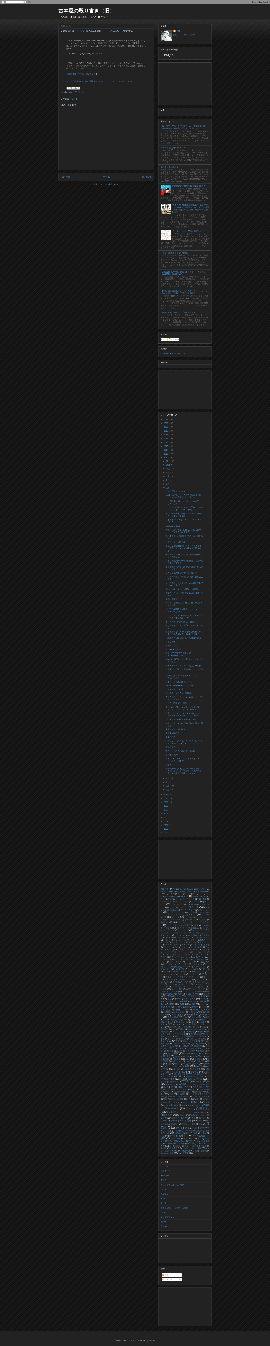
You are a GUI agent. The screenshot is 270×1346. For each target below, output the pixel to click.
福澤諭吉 (199, 1131)
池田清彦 (198, 1092)
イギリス (172, 907)
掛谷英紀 (179, 1007)
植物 (183, 1064)
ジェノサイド (189, 933)
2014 (166, 450)
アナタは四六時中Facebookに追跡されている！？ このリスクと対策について (98, 81)
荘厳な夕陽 (170, 641)
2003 (166, 817)
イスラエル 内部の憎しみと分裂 (180, 622)
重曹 (201, 1053)
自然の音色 (170, 747)
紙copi (163, 1221)
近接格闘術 (173, 1017)
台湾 (188, 1087)
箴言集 (186, 1153)
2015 (166, 446)
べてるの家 (179, 969)
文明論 (202, 1136)
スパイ (166, 945)
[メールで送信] (68, 88)
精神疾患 (170, 1079)
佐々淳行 (172, 1034)
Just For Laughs (185, 891)
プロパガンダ (166, 969)
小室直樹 (176, 1059)
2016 (166, 442)
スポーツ (175, 945)
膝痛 (201, 1124)
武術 (170, 1131)
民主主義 (205, 1141)
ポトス (165, 971)
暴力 (199, 1139)
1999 (166, 833)
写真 (171, 1051)
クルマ (196, 925)
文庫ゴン (172, 1136)
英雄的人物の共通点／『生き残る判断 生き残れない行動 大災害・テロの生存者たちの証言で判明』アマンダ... (184, 770)
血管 (185, 1020)
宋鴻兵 (193, 1084)
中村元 (191, 1094)
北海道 (206, 1138)
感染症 (195, 1007)
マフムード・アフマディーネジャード (182, 977)
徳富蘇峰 (197, 1105)
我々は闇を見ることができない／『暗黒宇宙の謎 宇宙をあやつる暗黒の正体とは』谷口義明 (184, 127)
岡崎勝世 (183, 1001)
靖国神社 (195, 1146)
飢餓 (200, 1012)
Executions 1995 (173, 526)
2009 (166, 802)
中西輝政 (182, 1094)
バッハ (163, 962)
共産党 (174, 1015)
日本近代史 (167, 1115)
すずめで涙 (170, 737)
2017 (166, 438)
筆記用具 (179, 1128)
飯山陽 (165, 1124)
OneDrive (165, 1194)
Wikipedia (196, 896)
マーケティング (197, 972)
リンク (164, 989)
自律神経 (190, 1048)
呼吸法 (203, 1024)
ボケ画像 (205, 969)
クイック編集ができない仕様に (174, 253)
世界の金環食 (171, 599)
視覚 (177, 1041)
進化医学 (177, 1069)
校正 (205, 1027)
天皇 (195, 1096)
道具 (183, 1105)
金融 (185, 1017)
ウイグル (177, 915)
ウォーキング (190, 914)
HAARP (171, 891)
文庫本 (182, 1135)
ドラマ (204, 954)
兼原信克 (164, 1022)
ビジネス (205, 962)
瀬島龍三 (200, 1074)
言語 (186, 1024)
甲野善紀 (164, 1029)
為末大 (168, 765)
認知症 (174, 1118)
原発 (170, 1024)
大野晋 (183, 1089)
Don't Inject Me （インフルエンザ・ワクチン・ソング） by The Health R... (183, 708)
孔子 (178, 1027)
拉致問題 (204, 1151)
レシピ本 (164, 991)
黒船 (201, 1032)
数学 (184, 1072)
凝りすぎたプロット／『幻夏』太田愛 (179, 312)
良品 (199, 1148)
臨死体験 (168, 1151)
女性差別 (197, 1056)
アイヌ (163, 899)
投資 (196, 1099)
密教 (197, 1141)
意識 (197, 994)
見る (194, 1022)
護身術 (171, 1027)
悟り (163, 1027)
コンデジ (206, 928)
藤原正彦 (166, 1102)
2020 (166, 427)
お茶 (166, 920)
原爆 (162, 1024)
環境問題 (164, 1010)
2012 (166, 458)
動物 (207, 1102)
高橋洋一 (202, 1029)
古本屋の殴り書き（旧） (86, 10)
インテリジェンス (176, 912)
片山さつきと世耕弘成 (175, 542)
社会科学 (179, 1051)
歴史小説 (186, 1151)
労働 (196, 1151)
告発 (174, 1032)
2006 (166, 810)
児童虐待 (176, 1044)
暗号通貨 (169, 994)
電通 (165, 1099)
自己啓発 (174, 1046)
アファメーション (167, 902)
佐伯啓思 (194, 1034)
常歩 (169, 1064)
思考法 (204, 1039)
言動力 (163, 1180)
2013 (166, 454)
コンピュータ (168, 930)
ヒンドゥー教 (197, 964)
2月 (168, 786)
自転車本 (198, 1046)
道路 (189, 1105)
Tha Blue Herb (170, 896)
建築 (171, 1022)
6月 (168, 484)
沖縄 (202, 1001)
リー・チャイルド (191, 987)
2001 (166, 825)
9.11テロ (164, 889)
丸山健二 (196, 1010)
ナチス (164, 957)
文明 (194, 1136)
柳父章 (204, 1146)
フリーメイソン (199, 967)
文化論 (204, 1133)
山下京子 (203, 1036)
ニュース (198, 956)
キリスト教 (167, 922)
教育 (181, 1014)
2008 (166, 806)
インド (192, 912)
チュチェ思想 (196, 947)
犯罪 (207, 1121)
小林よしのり (176, 1061)
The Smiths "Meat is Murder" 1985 (181, 719)
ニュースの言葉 (166, 959)
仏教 (168, 1133)
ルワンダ (190, 989)
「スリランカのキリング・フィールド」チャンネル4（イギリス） (184, 742)
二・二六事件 (193, 1112)
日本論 (192, 1115)
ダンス (176, 947)
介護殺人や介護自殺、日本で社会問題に (183, 638)
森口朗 (199, 1066)
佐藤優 (182, 1034)
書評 (177, 1056)
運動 (169, 999)
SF (200, 894)
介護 (193, 1004)
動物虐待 (174, 1105)
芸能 (179, 1020)
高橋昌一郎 (192, 1029)
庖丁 (192, 1139)
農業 (194, 1118)
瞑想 (172, 1153)
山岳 (162, 1039)
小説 (187, 1059)
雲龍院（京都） (172, 645)
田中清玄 (205, 1097)
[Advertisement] (185, 83)
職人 (190, 1064)
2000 (166, 829)
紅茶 (172, 1029)
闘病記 (185, 1102)
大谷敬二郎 (175, 1089)
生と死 (178, 1076)
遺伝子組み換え (170, 996)
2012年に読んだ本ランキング (174, 147)
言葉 (194, 1024)
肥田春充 (185, 1124)
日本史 (182, 1115)
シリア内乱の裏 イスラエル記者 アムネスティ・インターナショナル (184, 508)
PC (193, 894)
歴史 (176, 1151)
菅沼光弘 (195, 1072)
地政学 (166, 1092)
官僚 (187, 1007)
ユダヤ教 (180, 984)
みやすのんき (165, 982)
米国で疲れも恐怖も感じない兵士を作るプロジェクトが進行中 (184, 568)
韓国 (187, 1010)
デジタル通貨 (185, 954)
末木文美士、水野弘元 (175, 729)
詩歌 (185, 1041)
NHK (187, 894)
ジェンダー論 (179, 935)
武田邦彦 (180, 1131)
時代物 (201, 1044)
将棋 (167, 1059)
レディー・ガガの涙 (174, 689)
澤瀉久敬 (164, 1153)
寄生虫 (176, 1012)
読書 (188, 1109)
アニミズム (202, 899)
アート (204, 896)
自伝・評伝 (168, 1048)
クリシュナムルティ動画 (177, 925)
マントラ (168, 980)
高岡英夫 (181, 1029)
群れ (200, 1017)
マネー (205, 974)
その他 (206, 945)
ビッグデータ (170, 964)
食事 (196, 1063)
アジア (170, 899)
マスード (182, 974)
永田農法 (203, 999)
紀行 (184, 1012)
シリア (166, 940)
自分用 (163, 1203)
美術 (193, 1124)
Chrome (199, 889)
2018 (166, 435)
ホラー (173, 971)
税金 (201, 1079)
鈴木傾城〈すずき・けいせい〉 (82, 74)
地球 (201, 1089)
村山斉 (165, 1087)
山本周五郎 (183, 1039)
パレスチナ (190, 962)
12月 (168, 461)
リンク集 (164, 1166)
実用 (199, 1048)
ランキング (198, 984)
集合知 (188, 1054)
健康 (192, 1019)
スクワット (193, 940)
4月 (168, 778)
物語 (187, 1133)
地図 (207, 1089)
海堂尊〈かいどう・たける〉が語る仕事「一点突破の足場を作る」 (183, 531)
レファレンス (187, 991)
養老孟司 (173, 1148)
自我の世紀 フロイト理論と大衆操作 (182, 589)
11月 (168, 465)
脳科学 (184, 1118)
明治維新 (168, 1144)
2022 (166, 419)
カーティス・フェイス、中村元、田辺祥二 (184, 665)
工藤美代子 (188, 1027)
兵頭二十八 (176, 1139)
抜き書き (186, 1120)
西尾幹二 (191, 1079)
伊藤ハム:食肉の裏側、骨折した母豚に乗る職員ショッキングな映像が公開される (184, 548)
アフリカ (196, 901)
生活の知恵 (190, 1076)
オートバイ (188, 917)
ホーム (106, 177)
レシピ (202, 989)
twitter (70, 92)
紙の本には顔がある (169, 167)
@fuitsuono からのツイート (173, 353)
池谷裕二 (187, 1092)
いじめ (181, 907)
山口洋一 (171, 1039)
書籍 (165, 1056)
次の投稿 (65, 177)
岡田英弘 (193, 1001)
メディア (184, 982)
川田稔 (198, 1082)
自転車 (186, 1046)
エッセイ (176, 917)
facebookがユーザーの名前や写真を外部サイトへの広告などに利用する (183, 496)
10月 (168, 468)
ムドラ (175, 982)
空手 (193, 1017)
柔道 (195, 1053)
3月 (168, 782)
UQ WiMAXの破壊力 (174, 649)
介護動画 (203, 1004)
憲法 (178, 1022)
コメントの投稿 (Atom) (109, 184)
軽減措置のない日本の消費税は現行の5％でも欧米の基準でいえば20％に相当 (184, 632)
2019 (166, 431)
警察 (166, 1020)
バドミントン (176, 962)
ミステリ (201, 979)
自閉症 (181, 1048)
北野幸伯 (176, 1141)
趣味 (169, 1053)
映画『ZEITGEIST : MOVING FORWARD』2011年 (178, 654)
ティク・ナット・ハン (187, 949)
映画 (178, 999)
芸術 (172, 1020)
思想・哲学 (166, 1041)
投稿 (166, 1275)
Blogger (190, 889)
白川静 (163, 1121)
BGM (180, 889)
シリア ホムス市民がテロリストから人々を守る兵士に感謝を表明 (184, 616)
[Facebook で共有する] (76, 88)
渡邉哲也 (173, 1099)
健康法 (202, 1019)
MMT (180, 894)
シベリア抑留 (170, 937)
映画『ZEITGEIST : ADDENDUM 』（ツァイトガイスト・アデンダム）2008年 (184, 714)
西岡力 (182, 1079)
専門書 (185, 1081)
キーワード (189, 920)
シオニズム (192, 935)
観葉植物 (176, 1009)
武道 (191, 1131)
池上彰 (177, 1092)
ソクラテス (197, 945)
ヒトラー (184, 964)
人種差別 (197, 1069)
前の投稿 (147, 177)
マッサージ (194, 974)
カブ (172, 920)
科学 (171, 1004)
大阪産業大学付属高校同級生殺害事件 (189, 186)
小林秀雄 (189, 1061)
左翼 (203, 1034)
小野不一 (180, 31)
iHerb (163, 1212)
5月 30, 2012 (97, 53)
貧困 (195, 1128)
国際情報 (190, 1031)
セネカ (186, 945)
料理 (192, 1148)
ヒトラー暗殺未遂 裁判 (176, 703)
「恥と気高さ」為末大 (175, 491)
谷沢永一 (193, 1089)
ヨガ (188, 984)
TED (207, 894)
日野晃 (202, 1115)
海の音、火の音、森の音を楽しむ (180, 751)
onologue (165, 1175)
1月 (168, 789)
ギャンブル (203, 920)
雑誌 (170, 1036)
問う (171, 1146)
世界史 (189, 1074)
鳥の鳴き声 (172, 1096)
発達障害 (174, 1121)
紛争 (196, 1133)
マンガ (206, 977)
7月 (168, 480)
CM (205, 889)
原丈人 (204, 1022)
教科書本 (193, 1014)
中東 (199, 1094)
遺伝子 (206, 994)
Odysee (164, 1226)
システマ (205, 935)
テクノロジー (182, 952)
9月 (168, 472)
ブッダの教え (176, 967)
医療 (192, 996)
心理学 (206, 1063)
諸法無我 (186, 1056)
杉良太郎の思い (172, 755)
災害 (162, 1036)
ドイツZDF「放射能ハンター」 (179, 682)
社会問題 (201, 1051)
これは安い (195, 928)
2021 (166, 423)
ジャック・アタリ (202, 938)
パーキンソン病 (201, 959)
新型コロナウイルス (173, 1066)
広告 (198, 1027)
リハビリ (204, 987)
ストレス (192, 942)
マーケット (183, 972)
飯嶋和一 (175, 1124)
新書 (187, 1066)
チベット (185, 947)
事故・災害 (165, 1044)
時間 (183, 1044)
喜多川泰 (167, 1012)
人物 (207, 1069)
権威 (187, 1022)
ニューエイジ (185, 957)
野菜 (187, 1146)
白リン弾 (203, 1118)
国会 (182, 1032)
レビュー (173, 991)
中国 (171, 1094)
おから (197, 917)
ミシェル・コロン (183, 979)
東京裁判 (206, 1099)
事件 (203, 1041)
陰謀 (200, 996)
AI (174, 889)
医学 (184, 996)
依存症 (188, 994)
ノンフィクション (183, 959)
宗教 (175, 1053)
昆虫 (164, 1034)
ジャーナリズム (186, 937)
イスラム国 (173, 910)
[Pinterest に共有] (78, 88)
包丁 (185, 1138)
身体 (165, 1069)
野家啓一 (179, 1146)
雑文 (177, 1036)
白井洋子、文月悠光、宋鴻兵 (178, 693)
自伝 (207, 1046)
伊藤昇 (179, 994)
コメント (168, 1279)
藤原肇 (176, 1102)
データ (170, 952)
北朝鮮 (166, 1141)
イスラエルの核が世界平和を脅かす (181, 573)
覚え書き (165, 1007)
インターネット (81, 92)
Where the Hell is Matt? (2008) (179, 685)
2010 (166, 798)
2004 (166, 813)
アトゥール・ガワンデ (185, 899)
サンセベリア (198, 930)
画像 (181, 1004)
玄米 (179, 1024)
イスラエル (192, 907)
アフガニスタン (182, 902)
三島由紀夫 (189, 1036)
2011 (166, 794)
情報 (176, 1064)
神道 (207, 1066)
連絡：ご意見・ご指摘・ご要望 (174, 1208)
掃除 (201, 1084)
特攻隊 (206, 1105)
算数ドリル (194, 1039)
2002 (166, 821)
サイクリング (183, 930)
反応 (200, 1121)
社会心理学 (190, 1051)
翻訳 (190, 1141)
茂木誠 (191, 1143)
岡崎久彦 (171, 1001)
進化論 (186, 1069)
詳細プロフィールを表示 (184, 35)
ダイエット (167, 947)
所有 (207, 1053)
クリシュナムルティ (198, 922)
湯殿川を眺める (172, 733)
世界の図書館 (178, 1074)
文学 (163, 1136)
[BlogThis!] (70, 88)
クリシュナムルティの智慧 (172, 1185)
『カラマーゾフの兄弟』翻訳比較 (187, 231)
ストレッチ (204, 942)
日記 (205, 1112)
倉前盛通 (182, 1084)
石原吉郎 (174, 1082)
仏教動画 (178, 1133)
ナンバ (174, 957)
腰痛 (207, 1032)
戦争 (206, 1081)
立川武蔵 (185, 1148)
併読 (163, 1138)
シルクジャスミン (180, 940)
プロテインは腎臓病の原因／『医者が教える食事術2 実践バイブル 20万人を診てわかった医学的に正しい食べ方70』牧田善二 (190, 208)
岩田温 (206, 1010)
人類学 (168, 1072)
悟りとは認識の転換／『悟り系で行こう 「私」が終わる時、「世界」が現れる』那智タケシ (184, 292)
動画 (194, 1102)
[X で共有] (73, 88)
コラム (169, 928)
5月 (168, 488)
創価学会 (169, 1084)
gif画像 (163, 891)
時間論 (191, 1043)
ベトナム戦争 (193, 969)
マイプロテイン (167, 1217)
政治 (168, 1076)
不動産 (202, 1128)
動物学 (165, 1105)
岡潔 (162, 1001)
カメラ (179, 920)
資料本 (194, 1041)
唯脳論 (163, 1148)
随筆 (177, 1072)
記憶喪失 (192, 1012)
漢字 (205, 1007)
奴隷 (181, 1099)
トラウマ (196, 954)
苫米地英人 (173, 1112)
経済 (207, 1017)
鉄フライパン (184, 1097)
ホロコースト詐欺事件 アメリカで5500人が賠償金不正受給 (184, 514)
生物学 (201, 1076)
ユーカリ (171, 984)
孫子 (207, 1084)
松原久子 (200, 1061)
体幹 (173, 1087)
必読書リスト (166, 1171)
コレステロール (182, 928)
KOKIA (171, 894)
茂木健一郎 (180, 1144)
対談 (180, 1087)
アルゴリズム (178, 904)
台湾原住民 (197, 1087)
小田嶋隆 (198, 1059)
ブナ (188, 967)
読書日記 (202, 1108)
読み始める (172, 1108)
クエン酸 (181, 922)
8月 (168, 476)
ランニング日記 (176, 987)
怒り (188, 1099)
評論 (187, 1128)
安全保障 (198, 992)
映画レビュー (190, 999)
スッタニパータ (178, 942)
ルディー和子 (177, 989)
